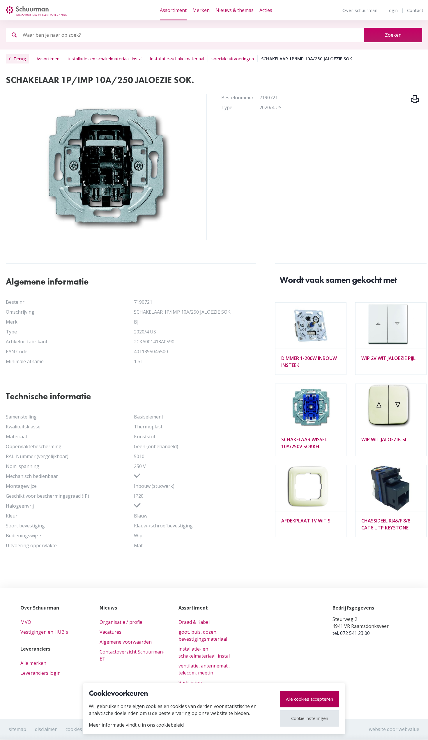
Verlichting (190, 682)
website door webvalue (394, 729)
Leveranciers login (40, 673)
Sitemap (17, 729)
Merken (201, 10)
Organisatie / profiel (122, 622)
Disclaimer (46, 729)
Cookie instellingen (309, 718)
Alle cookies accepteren (309, 699)
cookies (74, 729)
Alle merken (33, 663)
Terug (19, 58)
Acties (265, 10)
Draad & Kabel (194, 622)
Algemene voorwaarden (126, 642)
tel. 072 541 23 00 (351, 633)
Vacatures (110, 632)
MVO (25, 622)
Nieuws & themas (234, 10)
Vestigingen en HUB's (44, 632)
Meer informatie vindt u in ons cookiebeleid (136, 725)
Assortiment (173, 10)
